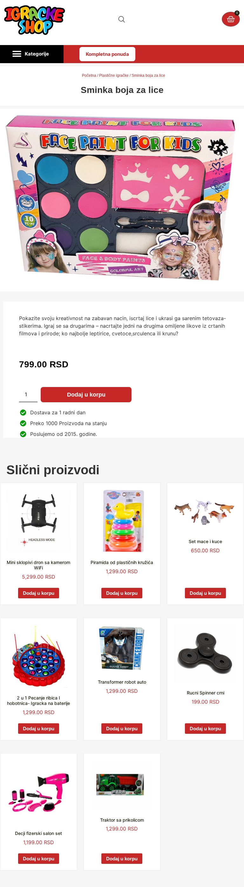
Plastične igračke (114, 75)
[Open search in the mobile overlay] (122, 19)
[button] (32, 54)
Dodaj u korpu (86, 394)
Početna (89, 75)
